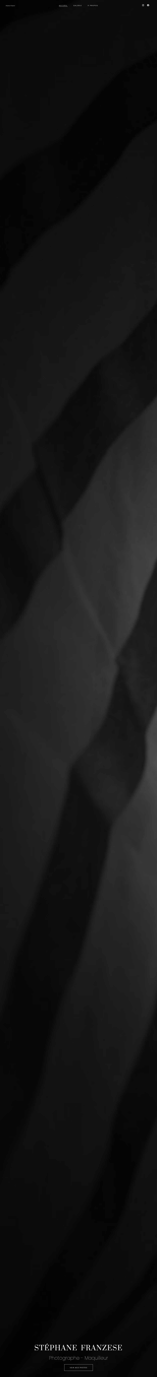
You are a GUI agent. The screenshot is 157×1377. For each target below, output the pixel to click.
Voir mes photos (78, 1368)
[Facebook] (148, 5)
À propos (93, 5)
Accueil (63, 5)
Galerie (77, 5)
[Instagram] (143, 5)
